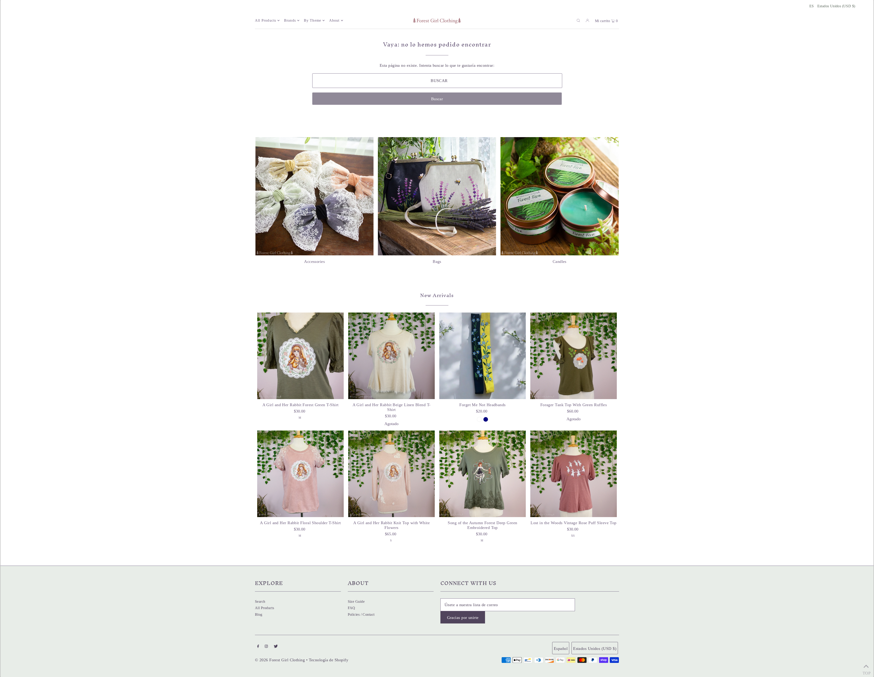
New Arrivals (437, 295)
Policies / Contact (361, 614)
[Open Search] (578, 20)
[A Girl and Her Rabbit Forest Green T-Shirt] (300, 356)
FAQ (351, 608)
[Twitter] (276, 646)
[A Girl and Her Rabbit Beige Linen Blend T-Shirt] (391, 356)
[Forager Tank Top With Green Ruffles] (573, 356)
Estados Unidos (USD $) (836, 6)
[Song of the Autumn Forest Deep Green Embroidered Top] (482, 474)
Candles (560, 261)
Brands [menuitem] (290, 20)
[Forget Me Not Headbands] (482, 356)
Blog (258, 614)
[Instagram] (266, 646)
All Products (264, 608)
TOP (866, 671)
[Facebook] (258, 646)
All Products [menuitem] (265, 20)
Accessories (314, 261)
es (811, 6)
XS (573, 535)
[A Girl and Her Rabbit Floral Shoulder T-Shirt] (300, 474)
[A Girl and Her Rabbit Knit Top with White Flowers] (391, 474)
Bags (437, 261)
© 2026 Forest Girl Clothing (280, 660)
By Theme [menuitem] (312, 20)
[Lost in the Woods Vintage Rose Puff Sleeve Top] (573, 474)
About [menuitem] (334, 20)
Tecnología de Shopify (328, 660)
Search (260, 601)
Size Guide (356, 601)
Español (561, 648)
